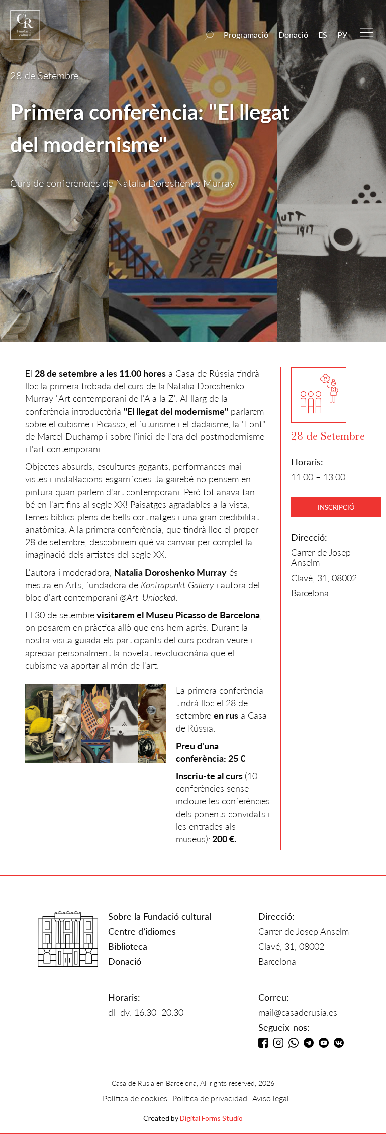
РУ (342, 34)
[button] (366, 31)
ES (322, 34)
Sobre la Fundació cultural (159, 916)
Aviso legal (270, 1098)
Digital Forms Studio (211, 1118)
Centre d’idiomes (142, 931)
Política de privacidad (209, 1098)
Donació (293, 34)
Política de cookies (135, 1098)
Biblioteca (127, 946)
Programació (246, 34)
